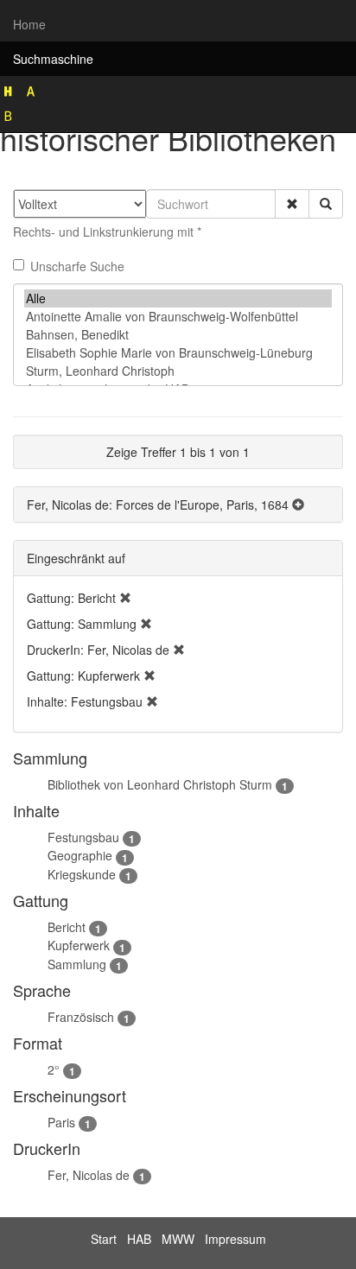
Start (104, 1238)
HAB (139, 1238)
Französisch (81, 1016)
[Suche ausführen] (325, 204)
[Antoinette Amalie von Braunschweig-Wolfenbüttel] (178, 317)
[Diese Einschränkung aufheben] (125, 597)
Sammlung (77, 964)
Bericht (67, 927)
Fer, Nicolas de (89, 1174)
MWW (178, 1238)
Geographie (80, 855)
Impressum (235, 1238)
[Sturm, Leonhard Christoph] (178, 371)
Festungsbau (83, 837)
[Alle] (178, 298)
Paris (61, 1122)
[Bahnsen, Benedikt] (178, 335)
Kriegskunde (82, 874)
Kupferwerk (79, 945)
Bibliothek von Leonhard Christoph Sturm (160, 784)
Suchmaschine (53, 58)
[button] (292, 204)
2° (54, 1069)
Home (29, 24)
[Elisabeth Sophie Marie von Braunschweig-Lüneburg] (178, 353)
